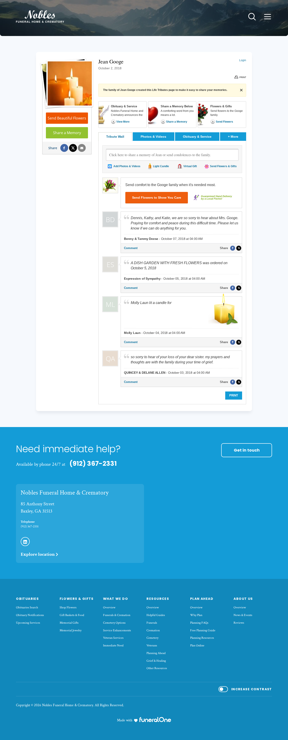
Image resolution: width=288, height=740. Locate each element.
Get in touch (247, 450)
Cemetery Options (114, 623)
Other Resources (156, 668)
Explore (38, 554)
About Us (243, 598)
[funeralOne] (155, 719)
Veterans (151, 645)
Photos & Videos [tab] (153, 136)
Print (233, 395)
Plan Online (197, 645)
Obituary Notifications (30, 615)
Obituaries (27, 598)
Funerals (151, 623)
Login (242, 60)
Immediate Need (113, 645)
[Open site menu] (267, 16)
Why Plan (196, 615)
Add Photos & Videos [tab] (126, 166)
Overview (109, 607)
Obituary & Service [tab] (197, 136)
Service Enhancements (117, 630)
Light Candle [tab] (161, 166)
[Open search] (252, 16)
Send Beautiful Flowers (67, 118)
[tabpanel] (172, 272)
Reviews (239, 623)
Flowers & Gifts (77, 598)
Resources (157, 598)
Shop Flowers (68, 607)
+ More (237, 136)
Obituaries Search (27, 607)
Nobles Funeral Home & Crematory (64, 492)
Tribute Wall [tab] (115, 136)
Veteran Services (113, 638)
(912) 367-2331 (93, 463)
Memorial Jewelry (70, 630)
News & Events (243, 615)
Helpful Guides (155, 615)
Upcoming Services (28, 623)
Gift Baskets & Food (72, 615)
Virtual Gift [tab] (190, 166)
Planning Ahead (156, 653)
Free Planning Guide (202, 630)
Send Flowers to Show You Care (156, 197)
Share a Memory (67, 132)
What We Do (115, 598)
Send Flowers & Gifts (223, 166)
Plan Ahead (201, 598)
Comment (130, 248)
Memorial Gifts (69, 623)
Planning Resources (202, 638)
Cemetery (152, 638)
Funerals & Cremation (116, 615)
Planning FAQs (199, 623)
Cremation (153, 630)
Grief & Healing (156, 661)
